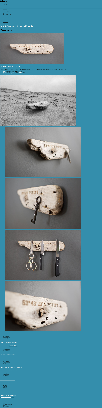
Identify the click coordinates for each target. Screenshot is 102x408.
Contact (4, 6)
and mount (7, 380)
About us (5, 405)
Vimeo (4, 388)
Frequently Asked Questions (11, 367)
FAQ (4, 23)
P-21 (4, 15)
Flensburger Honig (7, 14)
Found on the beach (8, 342)
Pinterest (5, 387)
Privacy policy (6, 406)
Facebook (5, 386)
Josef (4, 13)
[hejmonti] (3, 1)
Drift (4, 12)
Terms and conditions (8, 404)
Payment (5, 5)
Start (4, 402)
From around (7, 354)
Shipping (5, 4)
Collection (5, 19)
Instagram (5, 385)
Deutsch (5, 9)
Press (4, 403)
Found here (5, 22)
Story (4, 18)
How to (4, 21)
